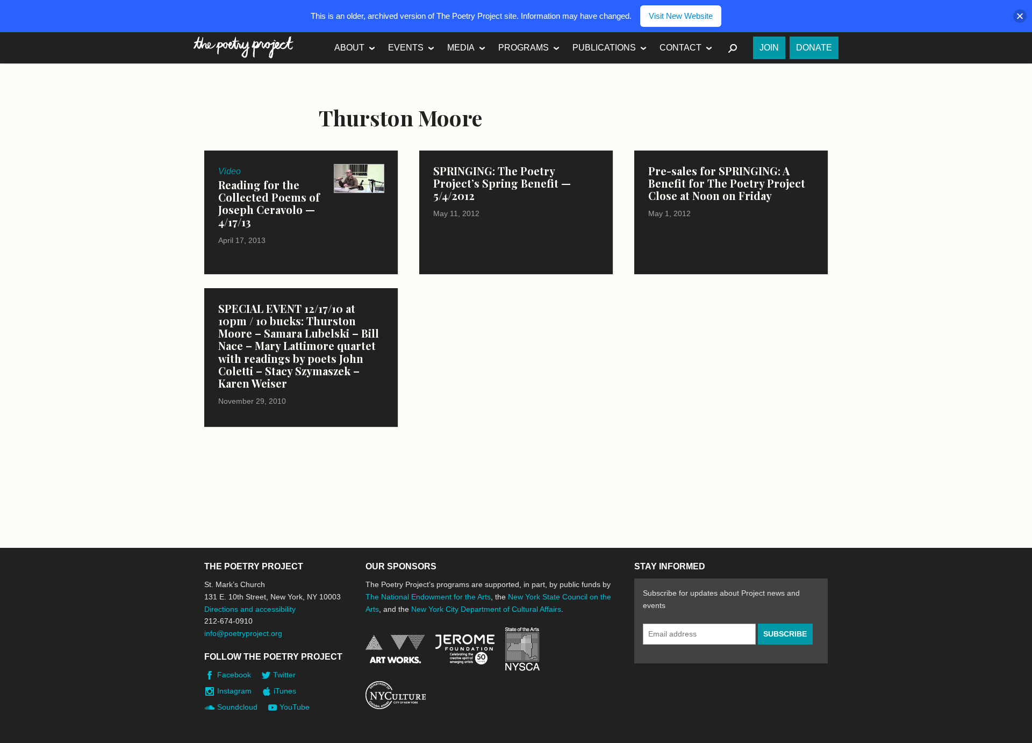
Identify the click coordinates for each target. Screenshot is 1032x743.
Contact (680, 47)
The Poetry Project (243, 48)
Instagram (234, 691)
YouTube (295, 707)
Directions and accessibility (250, 609)
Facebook (234, 674)
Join (769, 47)
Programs (523, 47)
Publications (604, 47)
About (349, 47)
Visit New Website (681, 15)
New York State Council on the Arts (522, 649)
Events (406, 47)
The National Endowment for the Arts (428, 596)
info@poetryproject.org (243, 633)
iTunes (285, 691)
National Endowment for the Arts (395, 649)
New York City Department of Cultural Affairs (486, 609)
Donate (814, 47)
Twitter (284, 674)
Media (461, 47)
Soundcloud (237, 707)
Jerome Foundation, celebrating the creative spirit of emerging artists (464, 649)
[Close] (1020, 16)
